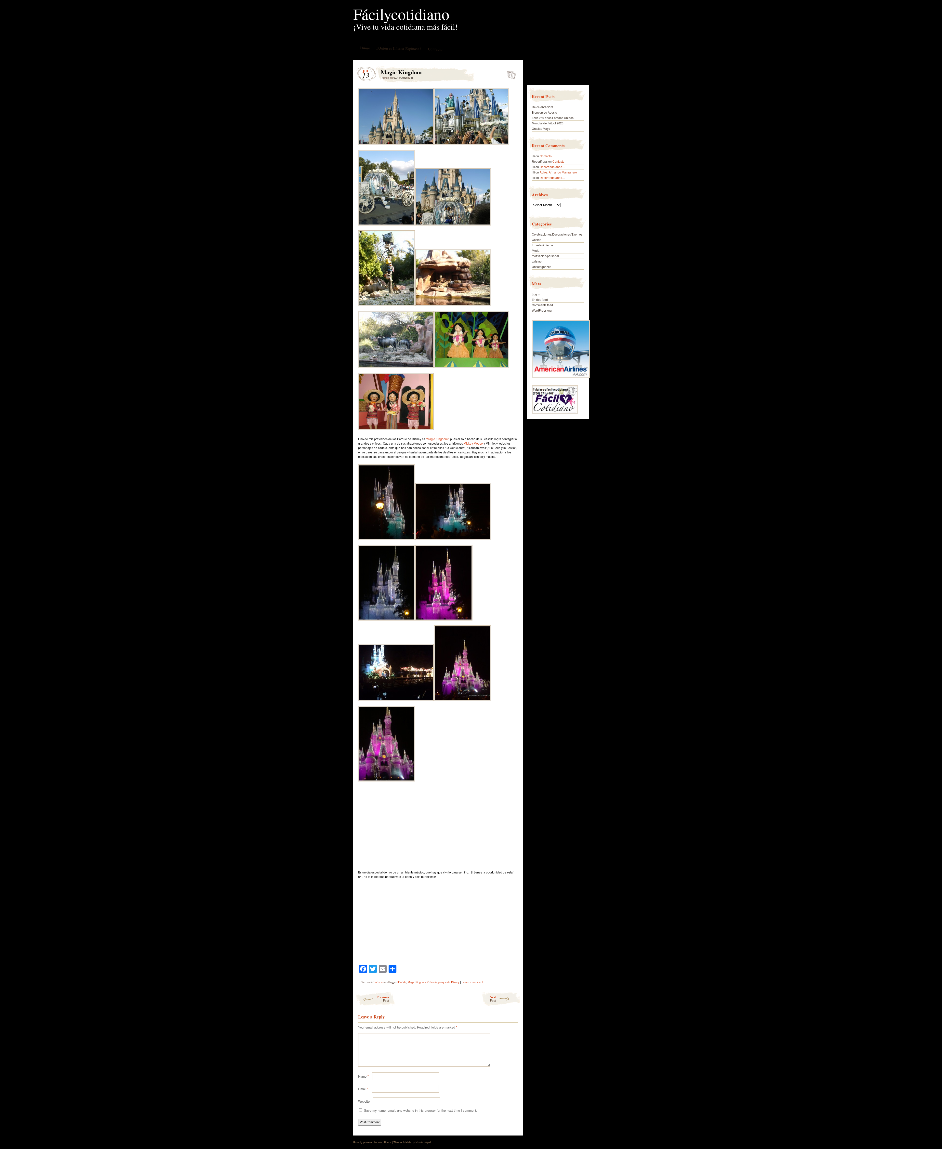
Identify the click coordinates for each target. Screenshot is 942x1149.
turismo (379, 982)
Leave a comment (472, 982)
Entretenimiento (542, 245)
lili (412, 77)
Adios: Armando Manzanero (558, 172)
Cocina (536, 240)
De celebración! (542, 107)
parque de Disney (448, 982)
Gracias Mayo (541, 128)
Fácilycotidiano (401, 13)
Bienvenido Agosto (544, 112)
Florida (402, 982)
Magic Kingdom (510, 73)
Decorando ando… (552, 167)
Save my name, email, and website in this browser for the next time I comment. (420, 1110)
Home (365, 48)
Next (493, 998)
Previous (383, 998)
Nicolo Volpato (424, 1142)
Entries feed (540, 299)
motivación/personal (545, 256)
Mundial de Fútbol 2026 (547, 123)
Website (364, 1101)
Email (363, 1088)
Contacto (435, 49)
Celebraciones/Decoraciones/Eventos (557, 234)
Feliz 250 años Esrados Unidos (553, 118)
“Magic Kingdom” (437, 439)
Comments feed (542, 305)
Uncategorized (541, 266)
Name (363, 1076)
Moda (535, 250)
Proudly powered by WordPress (372, 1142)
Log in (536, 294)
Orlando (432, 982)
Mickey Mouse (473, 443)
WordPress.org (542, 310)
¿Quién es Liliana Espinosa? (398, 48)
